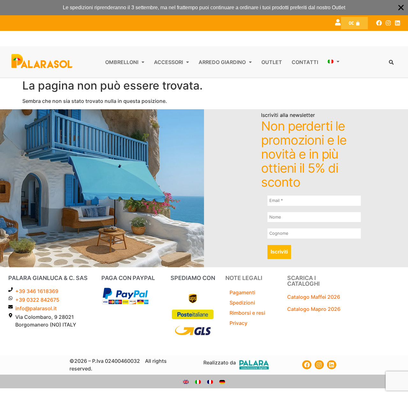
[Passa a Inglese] (186, 381)
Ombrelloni (121, 62)
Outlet (271, 62)
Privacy (238, 323)
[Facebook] (379, 23)
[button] (124, 62)
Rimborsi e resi (247, 313)
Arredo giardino (222, 62)
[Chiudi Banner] (401, 7)
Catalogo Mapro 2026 (313, 309)
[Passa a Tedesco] (222, 381)
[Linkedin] (397, 23)
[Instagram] (388, 23)
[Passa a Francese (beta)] (210, 381)
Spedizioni (242, 302)
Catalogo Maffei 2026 (313, 297)
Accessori (168, 62)
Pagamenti (242, 292)
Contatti (305, 62)
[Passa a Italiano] (198, 381)
